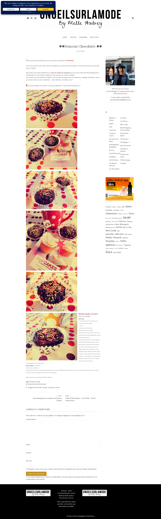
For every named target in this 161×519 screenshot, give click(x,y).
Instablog (112, 157)
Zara (109, 252)
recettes (57, 387)
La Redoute (121, 221)
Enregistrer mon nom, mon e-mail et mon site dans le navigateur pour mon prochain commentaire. (62, 469)
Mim (117, 224)
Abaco (114, 207)
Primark (117, 237)
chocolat (38, 387)
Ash (123, 207)
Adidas (119, 207)
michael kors (110, 224)
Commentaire (31, 419)
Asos (129, 206)
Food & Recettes (40, 384)
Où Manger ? (124, 142)
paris (130, 234)
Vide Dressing (125, 160)
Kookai (114, 221)
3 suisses (108, 207)
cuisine (44, 387)
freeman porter (117, 218)
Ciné (110, 127)
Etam (131, 213)
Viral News (81, 516)
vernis (120, 248)
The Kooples (119, 245)
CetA (121, 210)
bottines (109, 210)
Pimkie (109, 237)
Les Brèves (124, 121)
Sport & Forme (125, 145)
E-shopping (83, 37)
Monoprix (124, 224)
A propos (73, 37)
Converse (125, 213)
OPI (125, 234)
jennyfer (108, 221)
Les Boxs (123, 118)
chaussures (111, 213)
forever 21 (108, 218)
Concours (112, 130)
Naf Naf (119, 227)
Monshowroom (110, 227)
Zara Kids (117, 252)
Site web (29, 461)
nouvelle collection (115, 234)
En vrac (111, 150)
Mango (129, 221)
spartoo (110, 244)
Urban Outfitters (110, 248)
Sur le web (94, 37)
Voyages (123, 163)
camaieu (116, 210)
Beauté (111, 123)
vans (116, 248)
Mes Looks (124, 124)
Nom (28, 444)
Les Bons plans (114, 169)
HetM (127, 217)
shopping (110, 241)
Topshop (127, 245)
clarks (120, 213)
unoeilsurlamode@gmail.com (120, 100)
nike (118, 231)
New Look (111, 230)
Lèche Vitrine (113, 160)
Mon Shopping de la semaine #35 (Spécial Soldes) (47, 398)
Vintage (126, 248)
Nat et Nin (127, 227)
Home (65, 37)
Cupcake (50, 387)
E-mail (29, 453)
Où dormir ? (124, 139)
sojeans (117, 241)
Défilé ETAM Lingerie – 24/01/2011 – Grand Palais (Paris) (80, 398)
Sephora (125, 238)
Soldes (123, 241)
